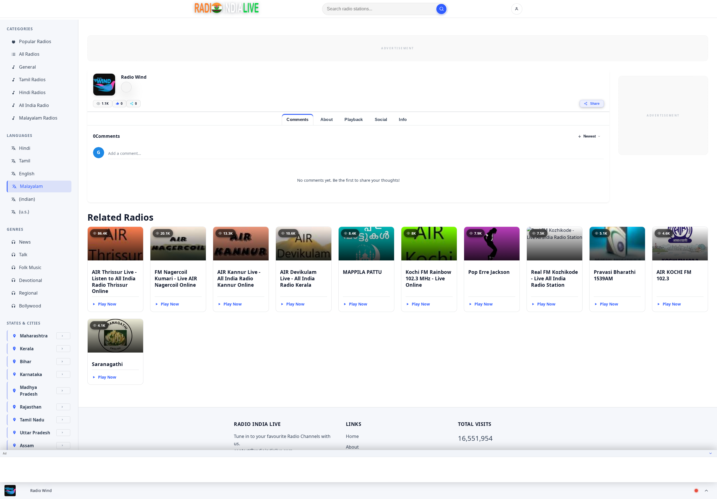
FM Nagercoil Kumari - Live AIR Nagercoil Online (176, 278)
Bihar (25, 361)
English (26, 174)
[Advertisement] (398, 48)
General (27, 67)
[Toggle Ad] (710, 453)
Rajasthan (30, 407)
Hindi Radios (32, 92)
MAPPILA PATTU (362, 272)
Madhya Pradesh (29, 390)
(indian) (27, 199)
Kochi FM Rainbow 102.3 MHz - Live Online (428, 278)
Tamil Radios (32, 79)
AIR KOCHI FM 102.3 (674, 275)
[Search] (441, 9)
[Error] (126, 87)
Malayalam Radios (38, 118)
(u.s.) (24, 212)
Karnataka (31, 374)
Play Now (107, 304)
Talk (23, 254)
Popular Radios (35, 41)
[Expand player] (706, 490)
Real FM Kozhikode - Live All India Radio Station (554, 278)
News (25, 242)
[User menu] (516, 9)
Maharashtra (34, 336)
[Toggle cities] (63, 335)
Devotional (30, 280)
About (352, 447)
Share (595, 103)
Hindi (24, 148)
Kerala (27, 348)
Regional (28, 293)
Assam (27, 445)
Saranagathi (107, 364)
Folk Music (30, 267)
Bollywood (30, 306)
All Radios (29, 54)
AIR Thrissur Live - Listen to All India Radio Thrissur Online (114, 282)
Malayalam (31, 186)
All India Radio (34, 105)
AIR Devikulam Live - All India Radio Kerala (298, 278)
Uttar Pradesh (35, 432)
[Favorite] (136, 233)
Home (352, 436)
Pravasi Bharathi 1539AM (614, 275)
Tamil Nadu (32, 420)
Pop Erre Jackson (489, 272)
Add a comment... (124, 153)
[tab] (297, 119)
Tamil (24, 161)
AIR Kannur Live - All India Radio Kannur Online (238, 278)
